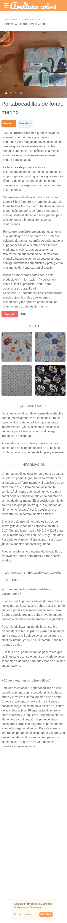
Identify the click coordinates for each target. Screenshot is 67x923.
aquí (40, 284)
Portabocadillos (32, 19)
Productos (10, 19)
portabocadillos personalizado (42, 293)
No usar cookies (22, 914)
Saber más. (35, 907)
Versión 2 (25, 123)
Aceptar (46, 914)
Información (29, 279)
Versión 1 (9, 123)
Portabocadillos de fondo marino (25, 24)
